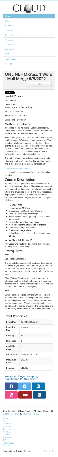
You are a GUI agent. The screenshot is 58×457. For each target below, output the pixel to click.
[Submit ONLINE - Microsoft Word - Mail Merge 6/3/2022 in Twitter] (24, 386)
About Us (9, 39)
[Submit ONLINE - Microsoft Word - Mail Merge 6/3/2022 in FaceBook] (11, 386)
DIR (7, 20)
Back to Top (49, 451)
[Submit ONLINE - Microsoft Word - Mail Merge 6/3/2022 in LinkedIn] (38, 386)
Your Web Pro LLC (31, 413)
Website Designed (11, 413)
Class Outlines (11, 35)
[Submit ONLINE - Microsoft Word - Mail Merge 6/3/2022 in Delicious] (11, 395)
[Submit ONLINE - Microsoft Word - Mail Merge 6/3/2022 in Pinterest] (39, 395)
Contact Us (10, 44)
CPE (7, 54)
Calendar (9, 30)
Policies (8, 63)
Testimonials (10, 58)
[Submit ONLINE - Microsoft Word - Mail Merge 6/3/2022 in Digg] (25, 395)
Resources (10, 49)
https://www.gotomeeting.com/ (18, 167)
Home (7, 15)
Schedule (9, 25)
